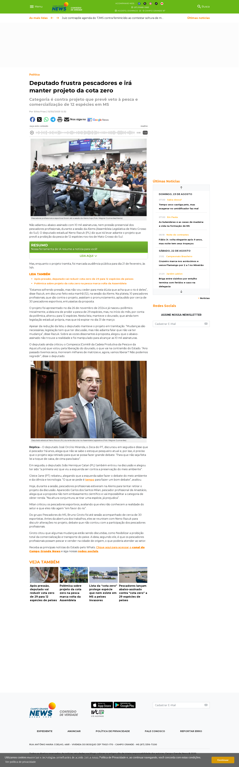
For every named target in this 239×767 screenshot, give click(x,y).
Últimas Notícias (166, 181)
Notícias (204, 298)
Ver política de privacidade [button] (20, 761)
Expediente (44, 731)
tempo (89, 479)
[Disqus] (88, 648)
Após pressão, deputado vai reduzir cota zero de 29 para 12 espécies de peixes (83, 278)
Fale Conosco (155, 731)
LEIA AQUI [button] (87, 255)
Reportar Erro (191, 731)
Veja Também (44, 562)
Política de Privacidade (113, 731)
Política (34, 74)
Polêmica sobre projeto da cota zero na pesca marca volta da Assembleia (80, 283)
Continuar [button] (222, 760)
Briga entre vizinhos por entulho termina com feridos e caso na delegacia (178, 282)
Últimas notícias (198, 18)
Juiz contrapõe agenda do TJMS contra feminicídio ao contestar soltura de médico (115, 18)
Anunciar (74, 731)
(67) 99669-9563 (141, 7)
